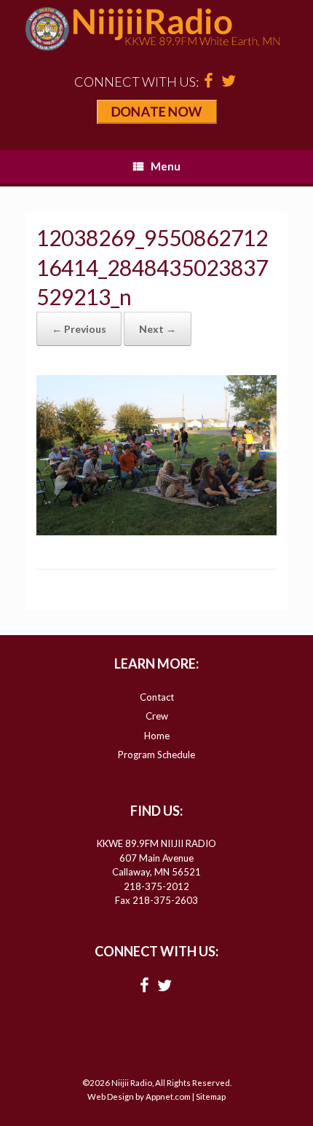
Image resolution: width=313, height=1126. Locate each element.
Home (157, 735)
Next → (157, 329)
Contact (157, 697)
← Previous (79, 329)
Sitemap (211, 1096)
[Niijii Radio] (156, 29)
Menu (166, 166)
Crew (157, 716)
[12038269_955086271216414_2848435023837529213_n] (156, 531)
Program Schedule (156, 754)
